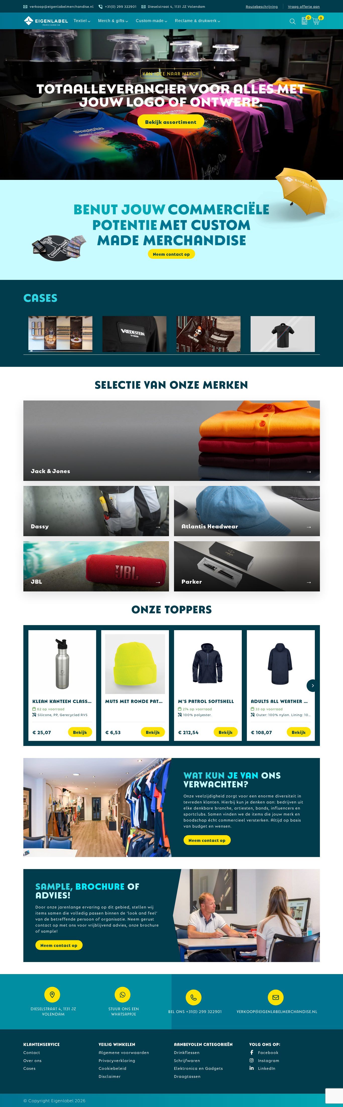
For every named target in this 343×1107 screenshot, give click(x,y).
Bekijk (80, 732)
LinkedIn (266, 1068)
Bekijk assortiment (171, 121)
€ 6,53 (113, 732)
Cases (29, 1068)
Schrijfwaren (187, 1060)
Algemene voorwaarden (124, 1052)
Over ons (32, 1060)
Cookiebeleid (113, 1068)
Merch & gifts (111, 21)
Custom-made (150, 21)
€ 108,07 (261, 732)
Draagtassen (187, 1076)
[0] (304, 21)
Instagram (268, 1060)
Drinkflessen (187, 1052)
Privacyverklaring (117, 1060)
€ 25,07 (41, 732)
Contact (31, 1052)
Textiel (80, 21)
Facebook (267, 1052)
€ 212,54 (188, 732)
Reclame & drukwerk (196, 21)
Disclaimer (110, 1076)
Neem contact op (207, 840)
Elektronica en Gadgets (198, 1068)
